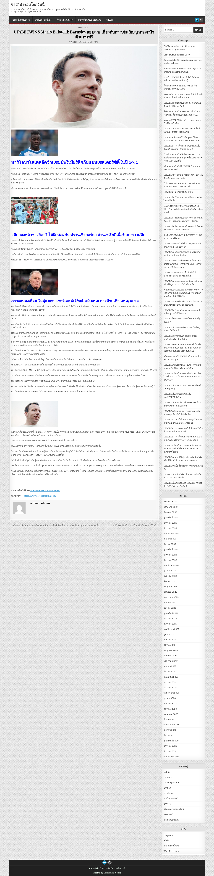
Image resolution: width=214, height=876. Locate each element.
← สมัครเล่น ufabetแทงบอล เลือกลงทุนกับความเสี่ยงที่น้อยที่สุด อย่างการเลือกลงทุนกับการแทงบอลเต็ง (54, 525)
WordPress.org (171, 851)
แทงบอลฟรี (168, 814)
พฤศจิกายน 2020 (172, 693)
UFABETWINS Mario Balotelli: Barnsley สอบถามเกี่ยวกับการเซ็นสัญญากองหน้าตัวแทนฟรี (84, 34)
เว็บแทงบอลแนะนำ (65, 19)
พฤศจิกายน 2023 (171, 533)
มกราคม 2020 (170, 746)
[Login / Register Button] (197, 20)
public (167, 772)
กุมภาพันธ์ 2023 (171, 549)
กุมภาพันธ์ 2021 (171, 677)
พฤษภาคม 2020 (171, 725)
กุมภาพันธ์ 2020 (171, 741)
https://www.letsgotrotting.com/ (40, 496)
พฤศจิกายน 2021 (171, 629)
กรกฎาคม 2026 (171, 507)
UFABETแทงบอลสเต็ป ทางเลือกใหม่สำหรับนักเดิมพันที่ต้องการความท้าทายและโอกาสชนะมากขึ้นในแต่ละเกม (183, 264)
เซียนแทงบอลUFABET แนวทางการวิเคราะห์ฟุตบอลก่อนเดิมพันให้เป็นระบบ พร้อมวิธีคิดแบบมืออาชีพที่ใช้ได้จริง (183, 293)
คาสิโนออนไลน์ (170, 798)
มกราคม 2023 (170, 555)
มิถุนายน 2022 (170, 592)
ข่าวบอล (84, 27)
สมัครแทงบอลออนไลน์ (174, 809)
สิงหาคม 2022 (170, 581)
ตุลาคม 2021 (169, 634)
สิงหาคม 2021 (170, 645)
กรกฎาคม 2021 (171, 650)
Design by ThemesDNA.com (107, 873)
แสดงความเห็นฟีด (171, 846)
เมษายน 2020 (170, 730)
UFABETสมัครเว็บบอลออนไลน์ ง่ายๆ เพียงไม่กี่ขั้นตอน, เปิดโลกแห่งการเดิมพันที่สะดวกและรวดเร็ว (183, 376)
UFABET (168, 777)
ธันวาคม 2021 (170, 624)
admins (74, 42)
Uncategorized (171, 782)
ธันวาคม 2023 (170, 528)
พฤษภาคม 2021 (171, 661)
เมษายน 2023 (170, 539)
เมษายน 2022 (170, 602)
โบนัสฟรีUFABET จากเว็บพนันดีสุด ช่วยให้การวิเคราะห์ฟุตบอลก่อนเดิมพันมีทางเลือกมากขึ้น (183, 209)
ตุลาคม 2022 (170, 570)
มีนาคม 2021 (170, 671)
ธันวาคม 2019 (170, 751)
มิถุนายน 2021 (170, 656)
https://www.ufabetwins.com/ (45, 490)
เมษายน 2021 (170, 666)
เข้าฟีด (166, 840)
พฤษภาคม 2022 (171, 597)
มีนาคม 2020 (170, 735)
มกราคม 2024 (170, 523)
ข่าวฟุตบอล (169, 793)
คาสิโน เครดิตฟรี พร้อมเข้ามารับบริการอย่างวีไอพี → (135, 525)
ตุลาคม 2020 (170, 698)
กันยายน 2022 (170, 576)
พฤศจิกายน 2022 (171, 565)
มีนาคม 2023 (170, 544)
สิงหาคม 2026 (170, 501)
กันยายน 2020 (170, 703)
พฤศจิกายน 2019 (171, 756)
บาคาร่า (167, 804)
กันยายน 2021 (170, 639)
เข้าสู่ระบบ (168, 835)
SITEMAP (109, 19)
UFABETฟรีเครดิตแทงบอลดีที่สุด (178, 192)
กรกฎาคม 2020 (171, 714)
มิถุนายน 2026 (170, 512)
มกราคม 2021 (170, 682)
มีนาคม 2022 (170, 608)
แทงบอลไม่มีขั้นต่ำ (43, 19)
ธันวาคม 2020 (170, 687)
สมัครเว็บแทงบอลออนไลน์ (89, 19)
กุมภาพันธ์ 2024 (171, 517)
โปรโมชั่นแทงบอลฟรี (20, 19)
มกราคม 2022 (170, 618)
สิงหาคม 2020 (170, 709)
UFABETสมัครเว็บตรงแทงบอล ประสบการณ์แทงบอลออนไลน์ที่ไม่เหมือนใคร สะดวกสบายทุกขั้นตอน (183, 448)
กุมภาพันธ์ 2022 (171, 613)
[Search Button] (201, 20)
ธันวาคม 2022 (170, 560)
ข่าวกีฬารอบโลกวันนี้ (27, 4)
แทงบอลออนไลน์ (171, 820)
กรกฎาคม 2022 (171, 587)
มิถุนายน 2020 (170, 719)
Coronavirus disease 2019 (177, 55)
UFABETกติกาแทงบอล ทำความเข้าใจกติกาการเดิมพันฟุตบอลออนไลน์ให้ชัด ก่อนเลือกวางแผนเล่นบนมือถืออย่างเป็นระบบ (183, 347)
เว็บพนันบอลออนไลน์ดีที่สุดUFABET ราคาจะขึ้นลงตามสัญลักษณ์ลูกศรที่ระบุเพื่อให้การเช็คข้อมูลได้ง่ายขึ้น (183, 157)
